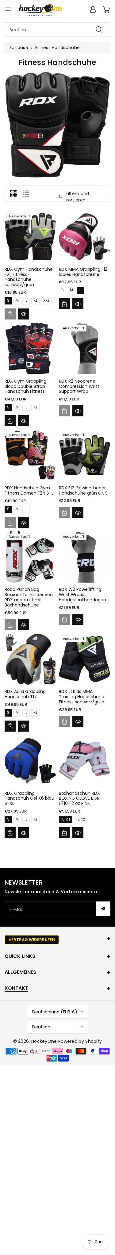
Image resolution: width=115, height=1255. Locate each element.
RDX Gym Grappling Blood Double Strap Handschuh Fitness (25, 386)
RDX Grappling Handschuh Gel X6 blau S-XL (29, 798)
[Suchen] (99, 29)
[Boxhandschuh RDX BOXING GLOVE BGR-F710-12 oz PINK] (84, 760)
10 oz (66, 819)
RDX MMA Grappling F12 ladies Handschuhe (83, 271)
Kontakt (16, 988)
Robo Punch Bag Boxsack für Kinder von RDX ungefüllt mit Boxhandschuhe (29, 597)
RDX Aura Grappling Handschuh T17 (25, 694)
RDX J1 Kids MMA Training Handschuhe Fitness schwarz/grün (81, 696)
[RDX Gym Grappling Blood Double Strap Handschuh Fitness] (30, 348)
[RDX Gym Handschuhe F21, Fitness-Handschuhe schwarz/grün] (30, 236)
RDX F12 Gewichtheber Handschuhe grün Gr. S (83, 490)
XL (35, 300)
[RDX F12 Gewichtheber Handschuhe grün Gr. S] (84, 455)
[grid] (13, 193)
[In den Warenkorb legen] (10, 313)
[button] (11, 10)
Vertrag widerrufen (32, 940)
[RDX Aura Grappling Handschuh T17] (30, 659)
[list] (25, 193)
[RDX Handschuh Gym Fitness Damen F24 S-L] (30, 455)
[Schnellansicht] (23, 313)
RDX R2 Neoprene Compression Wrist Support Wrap (79, 386)
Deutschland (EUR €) (54, 1012)
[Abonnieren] (103, 908)
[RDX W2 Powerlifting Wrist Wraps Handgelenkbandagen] (84, 557)
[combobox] (57, 29)
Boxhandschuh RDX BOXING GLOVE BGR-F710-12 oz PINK (80, 798)
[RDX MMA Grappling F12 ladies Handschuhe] (84, 236)
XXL (46, 300)
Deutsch (41, 1027)
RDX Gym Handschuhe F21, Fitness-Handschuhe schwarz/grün (29, 277)
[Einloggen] (93, 9)
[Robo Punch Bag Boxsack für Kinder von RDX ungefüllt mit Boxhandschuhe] (30, 557)
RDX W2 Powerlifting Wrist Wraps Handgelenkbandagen (82, 594)
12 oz (80, 819)
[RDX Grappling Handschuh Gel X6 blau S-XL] (30, 760)
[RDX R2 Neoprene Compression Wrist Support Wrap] (84, 348)
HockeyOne (44, 1041)
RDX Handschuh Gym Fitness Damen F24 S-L (29, 490)
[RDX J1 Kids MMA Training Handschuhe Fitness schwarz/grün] (84, 659)
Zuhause (18, 47)
